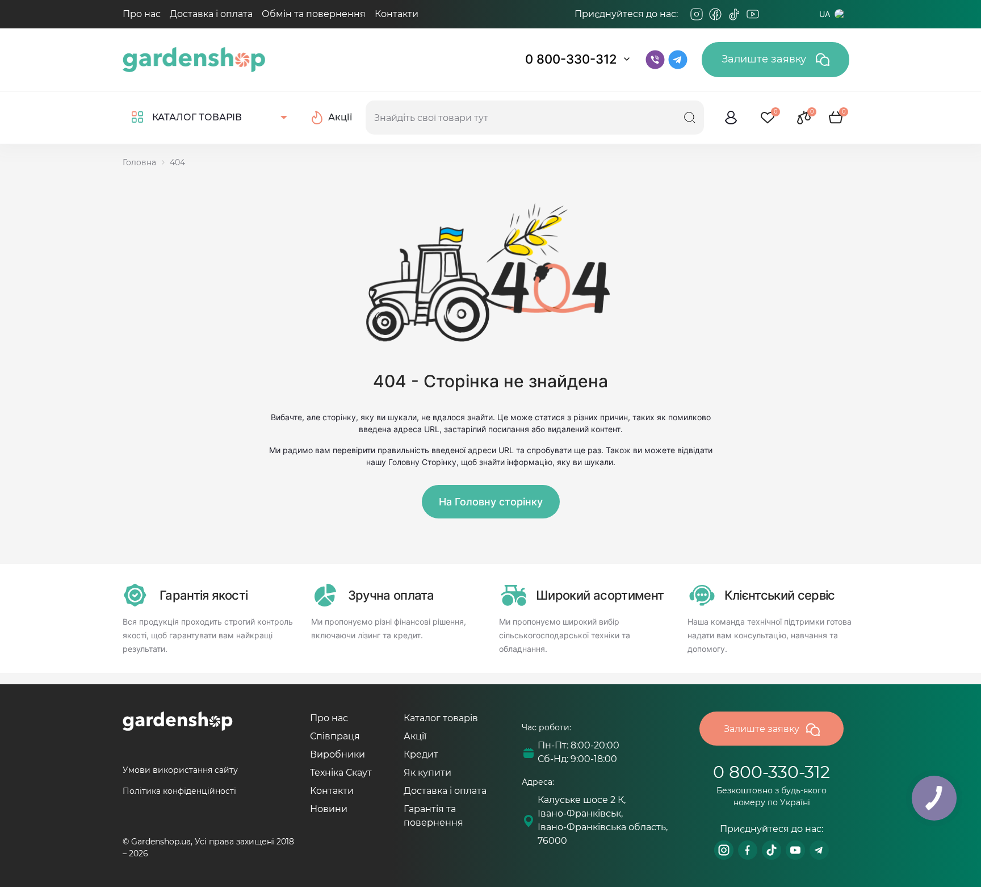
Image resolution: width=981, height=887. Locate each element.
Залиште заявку (765, 59)
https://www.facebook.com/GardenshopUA (747, 850)
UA (824, 14)
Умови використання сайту (180, 770)
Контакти (396, 14)
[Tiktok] (734, 14)
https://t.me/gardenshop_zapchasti (819, 850)
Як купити (427, 772)
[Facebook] (715, 14)
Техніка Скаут (341, 772)
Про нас (142, 14)
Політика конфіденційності (179, 791)
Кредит (421, 754)
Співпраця (335, 736)
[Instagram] (696, 14)
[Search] (690, 118)
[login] (731, 117)
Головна (139, 162)
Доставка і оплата (211, 14)
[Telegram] (771, 14)
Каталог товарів (441, 718)
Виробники (337, 754)
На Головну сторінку (491, 502)
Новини (328, 809)
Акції (415, 736)
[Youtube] (753, 14)
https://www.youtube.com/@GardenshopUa (795, 850)
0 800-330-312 (571, 59)
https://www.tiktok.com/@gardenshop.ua (771, 850)
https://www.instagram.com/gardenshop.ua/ (723, 850)
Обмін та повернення (314, 14)
